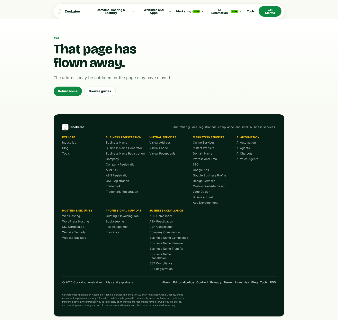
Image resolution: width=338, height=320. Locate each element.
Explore (68, 137)
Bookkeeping (115, 221)
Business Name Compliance (168, 238)
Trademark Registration (122, 191)
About (166, 282)
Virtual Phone (158, 148)
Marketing (187, 11)
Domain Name (202, 153)
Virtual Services (163, 137)
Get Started (270, 11)
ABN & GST (113, 170)
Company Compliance (164, 232)
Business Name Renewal (166, 243)
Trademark (113, 186)
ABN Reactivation (161, 221)
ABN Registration (117, 175)
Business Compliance (166, 210)
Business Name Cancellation (160, 256)
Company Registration (121, 164)
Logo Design (201, 191)
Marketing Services (209, 137)
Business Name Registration (125, 153)
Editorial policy (183, 282)
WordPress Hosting (75, 221)
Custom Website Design (209, 186)
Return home (67, 91)
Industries (69, 142)
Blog (65, 148)
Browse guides (100, 91)
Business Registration (123, 137)
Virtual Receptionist (162, 153)
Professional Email (205, 159)
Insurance (113, 232)
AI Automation (223, 11)
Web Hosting (71, 216)
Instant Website (203, 148)
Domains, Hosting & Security (111, 11)
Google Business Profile (209, 175)
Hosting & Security (77, 210)
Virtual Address (160, 142)
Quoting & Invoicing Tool (122, 216)
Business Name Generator (124, 148)
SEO (196, 164)
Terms (228, 282)
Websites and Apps (154, 11)
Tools (251, 11)
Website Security (74, 232)
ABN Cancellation (161, 227)
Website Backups (74, 238)
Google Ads (201, 170)
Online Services (204, 142)
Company (112, 159)
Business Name (116, 142)
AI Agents (243, 148)
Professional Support (124, 210)
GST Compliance (161, 263)
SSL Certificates (73, 227)
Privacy (215, 282)
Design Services (204, 181)
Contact (202, 282)
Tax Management (117, 227)
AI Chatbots (244, 153)
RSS (273, 282)
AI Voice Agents (247, 159)
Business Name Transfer (166, 248)
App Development (205, 202)
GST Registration (117, 181)
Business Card (203, 197)
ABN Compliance (161, 216)
